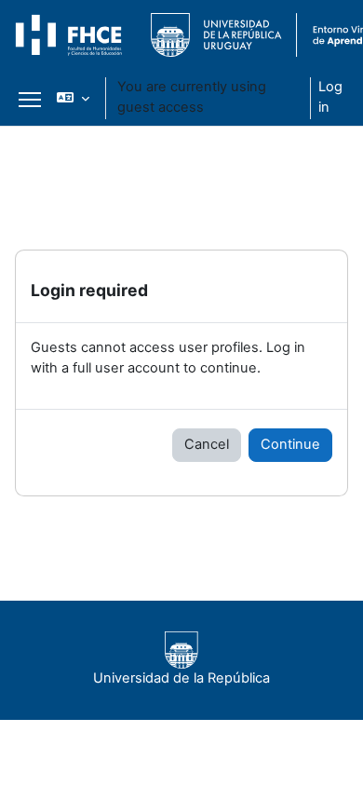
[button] (73, 98)
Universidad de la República (181, 678)
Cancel (206, 444)
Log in (330, 96)
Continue (290, 444)
